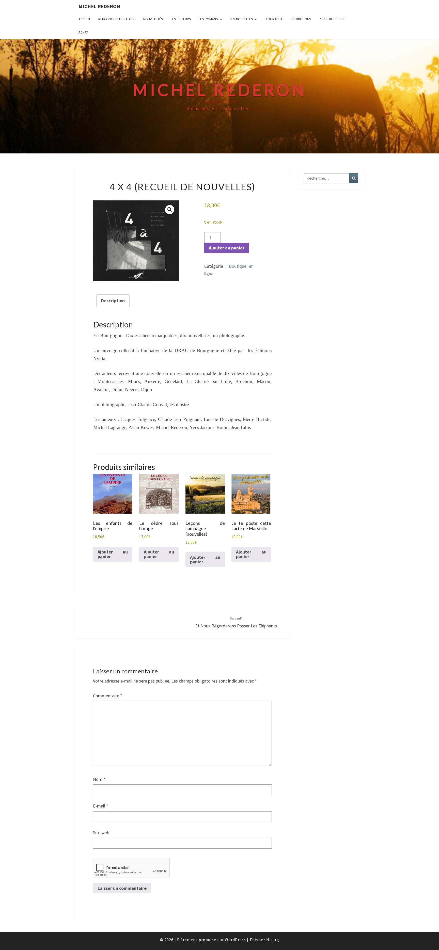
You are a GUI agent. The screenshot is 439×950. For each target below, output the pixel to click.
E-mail (100, 806)
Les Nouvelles (241, 19)
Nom (99, 779)
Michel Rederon (99, 6)
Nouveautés (153, 19)
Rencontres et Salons (117, 19)
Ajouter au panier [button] (113, 554)
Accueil (85, 19)
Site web (101, 832)
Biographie (274, 19)
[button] (169, 209)
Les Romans (208, 19)
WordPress (235, 939)
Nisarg (272, 939)
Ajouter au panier (226, 248)
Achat (83, 32)
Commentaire (107, 696)
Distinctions (301, 19)
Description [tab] (113, 301)
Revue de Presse (332, 19)
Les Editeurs (181, 19)
